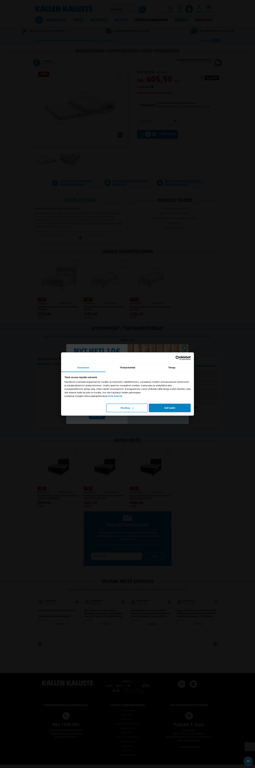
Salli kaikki (169, 408)
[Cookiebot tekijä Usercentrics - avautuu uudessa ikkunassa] (178, 358)
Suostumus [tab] (83, 367)
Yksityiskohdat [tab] (127, 367)
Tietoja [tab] (171, 367)
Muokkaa (125, 408)
